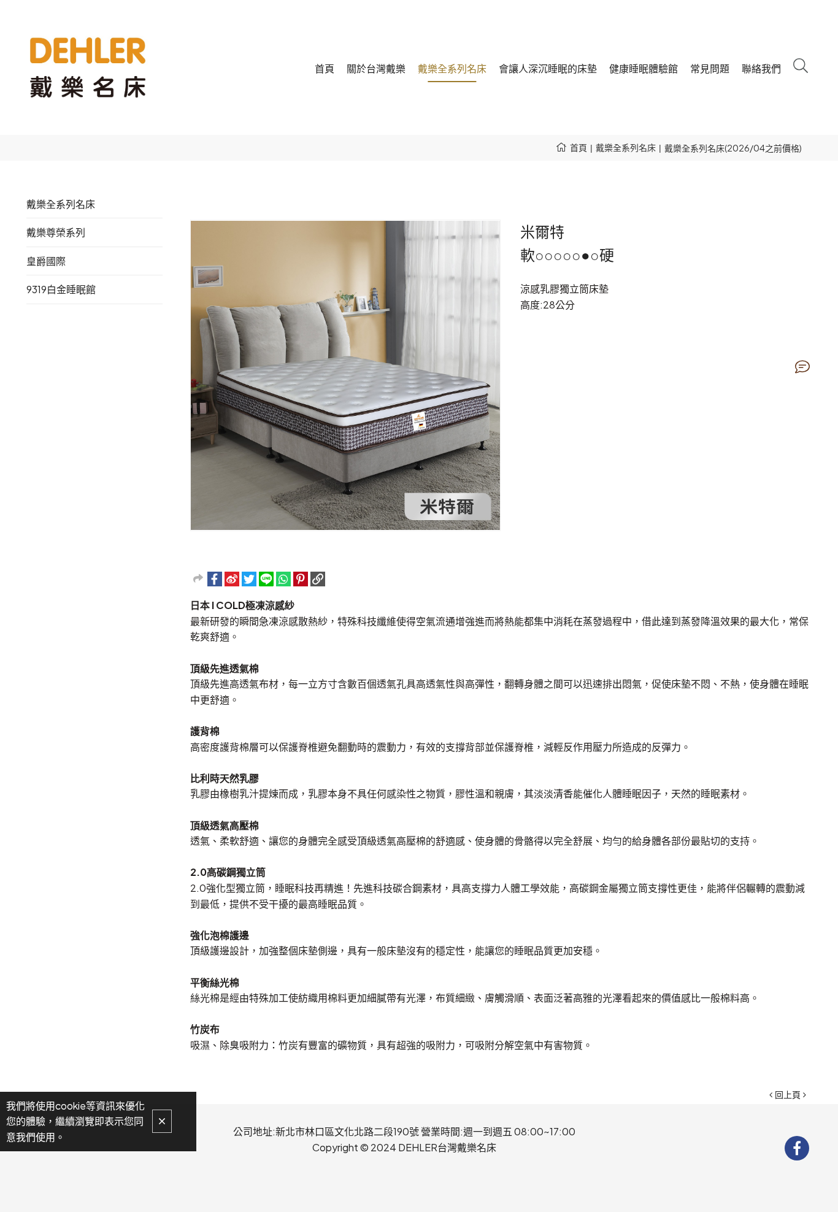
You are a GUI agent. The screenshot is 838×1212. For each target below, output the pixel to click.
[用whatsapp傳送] (283, 579)
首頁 (578, 147)
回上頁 (788, 1094)
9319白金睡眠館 (61, 289)
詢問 (802, 367)
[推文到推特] (249, 579)
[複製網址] (317, 579)
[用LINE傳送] (266, 579)
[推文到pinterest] (300, 579)
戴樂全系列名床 (626, 147)
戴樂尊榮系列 (55, 232)
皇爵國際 (46, 261)
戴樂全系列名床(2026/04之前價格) (733, 147)
